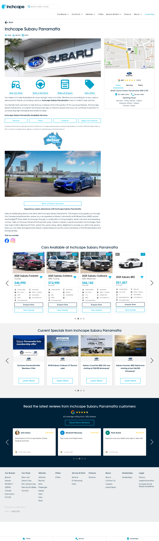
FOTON (8, 497)
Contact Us (110, 480)
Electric (41, 480)
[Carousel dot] (75, 318)
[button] (34, 442)
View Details (45, 310)
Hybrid (41, 491)
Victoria (25, 491)
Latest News (110, 487)
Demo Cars (26, 480)
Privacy (142, 477)
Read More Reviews (79, 422)
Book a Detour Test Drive (53, 203)
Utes (40, 497)
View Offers (89, 93)
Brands (7, 477)
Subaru (8, 480)
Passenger (42, 487)
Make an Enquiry (65, 93)
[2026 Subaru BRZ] (113, 262)
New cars (26, 477)
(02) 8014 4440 (139, 94)
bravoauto (9, 494)
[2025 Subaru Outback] (45, 262)
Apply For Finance (89, 121)
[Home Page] (13, 6)
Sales (118, 85)
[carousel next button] (151, 283)
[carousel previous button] (7, 283)
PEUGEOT (9, 484)
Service (16, 121)
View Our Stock (16, 93)
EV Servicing (77, 480)
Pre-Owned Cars (29, 484)
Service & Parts (112, 14)
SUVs (40, 484)
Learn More (29, 380)
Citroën (8, 491)
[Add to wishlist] (23, 277)
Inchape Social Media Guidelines (146, 485)
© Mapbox (150, 67)
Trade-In (65, 121)
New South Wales (29, 487)
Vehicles (89, 14)
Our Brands (61, 14)
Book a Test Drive (40, 93)
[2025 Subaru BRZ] (79, 262)
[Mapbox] (110, 66)
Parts (40, 121)
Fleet (40, 501)
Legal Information (146, 480)
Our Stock (76, 14)
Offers (100, 14)
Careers (108, 484)
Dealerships (150, 14)
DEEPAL (8, 487)
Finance (127, 14)
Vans (40, 494)
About (136, 14)
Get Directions (123, 94)
